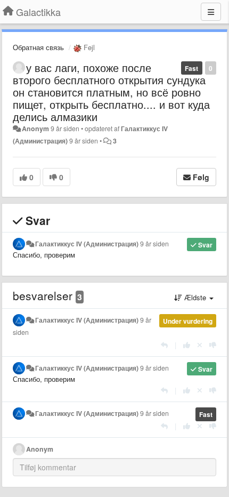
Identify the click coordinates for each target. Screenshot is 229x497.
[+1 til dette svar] (186, 345)
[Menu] (211, 12)
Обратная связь (38, 47)
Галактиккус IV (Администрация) (86, 243)
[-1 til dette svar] (212, 345)
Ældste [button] (195, 297)
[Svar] (164, 345)
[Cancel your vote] (199, 345)
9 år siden (154, 243)
